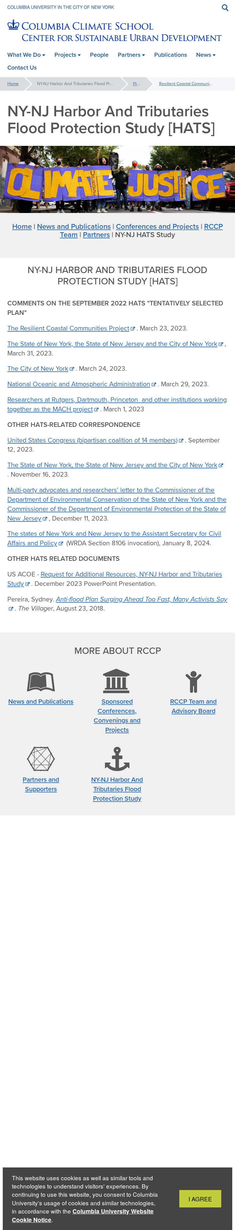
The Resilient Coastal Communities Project (68, 328)
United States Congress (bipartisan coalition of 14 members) (92, 440)
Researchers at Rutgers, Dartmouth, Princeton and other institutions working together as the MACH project (117, 404)
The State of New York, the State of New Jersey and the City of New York (112, 344)
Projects (140, 84)
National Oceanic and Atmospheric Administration (78, 384)
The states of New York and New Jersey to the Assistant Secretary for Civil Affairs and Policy (114, 538)
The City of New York (37, 368)
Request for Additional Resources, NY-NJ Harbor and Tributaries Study (114, 579)
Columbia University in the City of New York (60, 7)
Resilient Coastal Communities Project (193, 84)
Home (13, 84)
